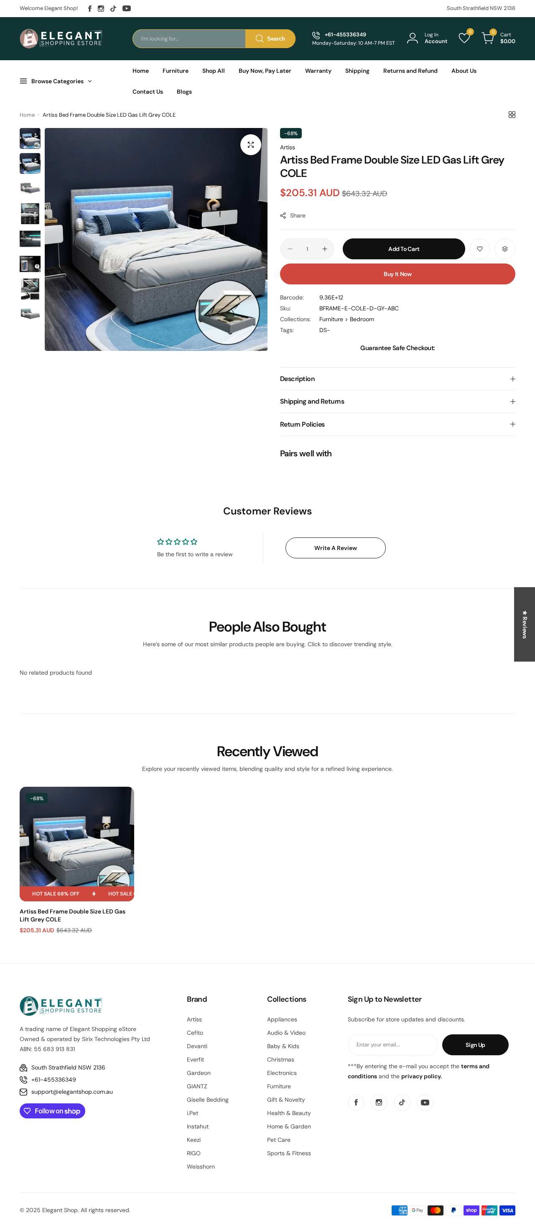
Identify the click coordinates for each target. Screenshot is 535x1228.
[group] (156, 239)
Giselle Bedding (208, 1099)
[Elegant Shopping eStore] (61, 38)
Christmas (280, 1059)
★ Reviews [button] (525, 624)
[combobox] (214, 38)
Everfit (195, 1059)
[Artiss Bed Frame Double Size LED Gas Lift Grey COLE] (77, 844)
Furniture (279, 1086)
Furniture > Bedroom (346, 319)
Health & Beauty (289, 1113)
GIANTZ (197, 1086)
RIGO (194, 1153)
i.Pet (192, 1113)
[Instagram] (101, 8)
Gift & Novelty (286, 1099)
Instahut (198, 1126)
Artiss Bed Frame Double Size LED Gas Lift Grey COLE (72, 915)
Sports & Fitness (289, 1153)
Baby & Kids (283, 1046)
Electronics (282, 1073)
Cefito (195, 1032)
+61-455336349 (53, 1079)
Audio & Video (286, 1032)
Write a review (335, 548)
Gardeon (199, 1073)
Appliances (282, 1019)
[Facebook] (90, 8)
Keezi (194, 1140)
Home (27, 114)
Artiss (287, 147)
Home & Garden (289, 1126)
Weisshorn (201, 1166)
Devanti (197, 1046)
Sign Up (475, 1045)
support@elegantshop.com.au (72, 1091)
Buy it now (398, 274)
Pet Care (278, 1140)
